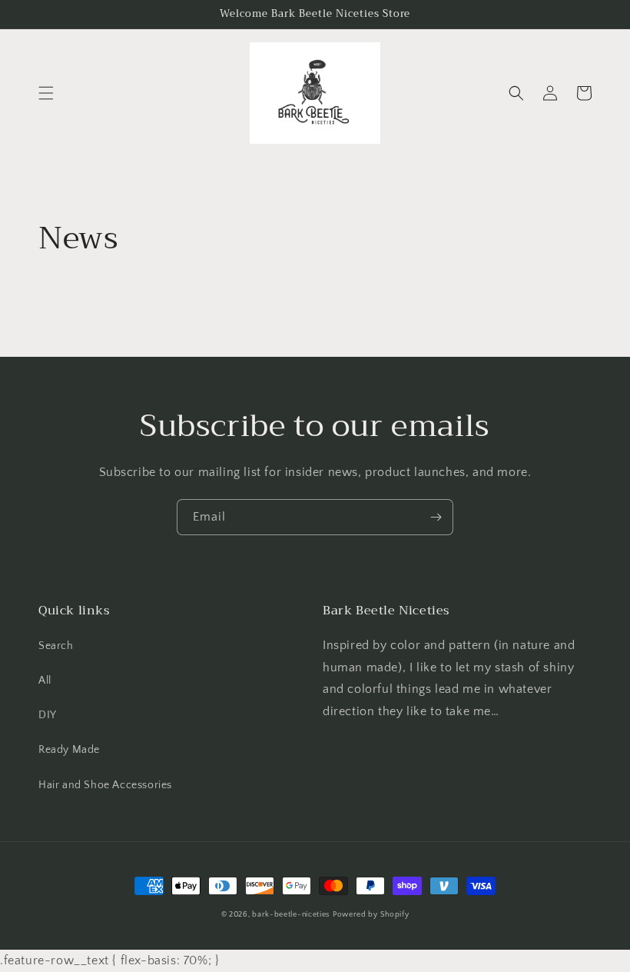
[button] (46, 93)
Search (56, 646)
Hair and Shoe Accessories (105, 785)
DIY (47, 715)
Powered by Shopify (371, 914)
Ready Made (69, 750)
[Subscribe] (436, 517)
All (44, 680)
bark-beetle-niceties (291, 914)
